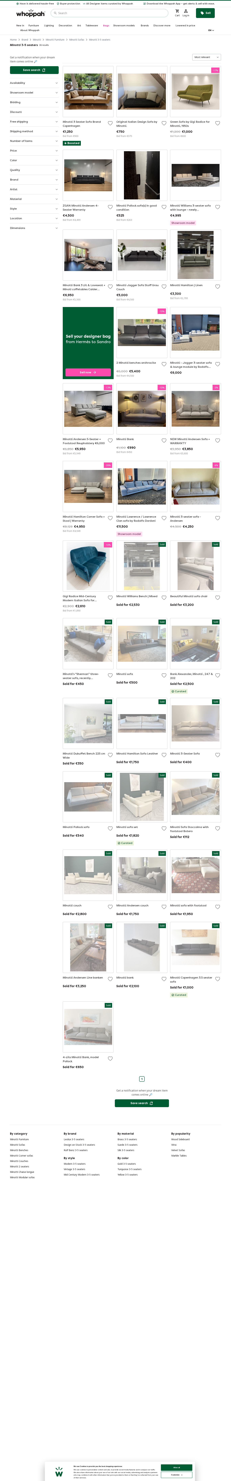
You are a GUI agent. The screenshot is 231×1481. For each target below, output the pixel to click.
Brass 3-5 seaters (127, 1139)
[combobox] (111, 13)
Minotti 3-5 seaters (99, 39)
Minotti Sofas (76, 39)
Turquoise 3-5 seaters (130, 1169)
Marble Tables (179, 1155)
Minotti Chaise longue (22, 1171)
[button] (175, 3)
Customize (175, 1475)
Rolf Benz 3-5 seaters (76, 1150)
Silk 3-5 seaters (126, 1150)
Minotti (37, 39)
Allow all (176, 1467)
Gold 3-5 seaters (127, 1163)
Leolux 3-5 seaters (74, 1139)
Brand (24, 39)
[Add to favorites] (110, 123)
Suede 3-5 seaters (127, 1144)
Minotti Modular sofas (22, 1177)
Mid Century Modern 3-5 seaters (82, 1174)
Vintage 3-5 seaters (74, 1169)
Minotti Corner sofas (21, 1155)
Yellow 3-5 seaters (128, 1174)
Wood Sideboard (180, 1139)
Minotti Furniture (55, 39)
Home (13, 39)
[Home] (30, 13)
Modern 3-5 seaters (75, 1163)
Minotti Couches (19, 1161)
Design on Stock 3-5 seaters (79, 1144)
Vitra (173, 1144)
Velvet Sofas (178, 1150)
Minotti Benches (19, 1150)
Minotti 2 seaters (19, 1166)
